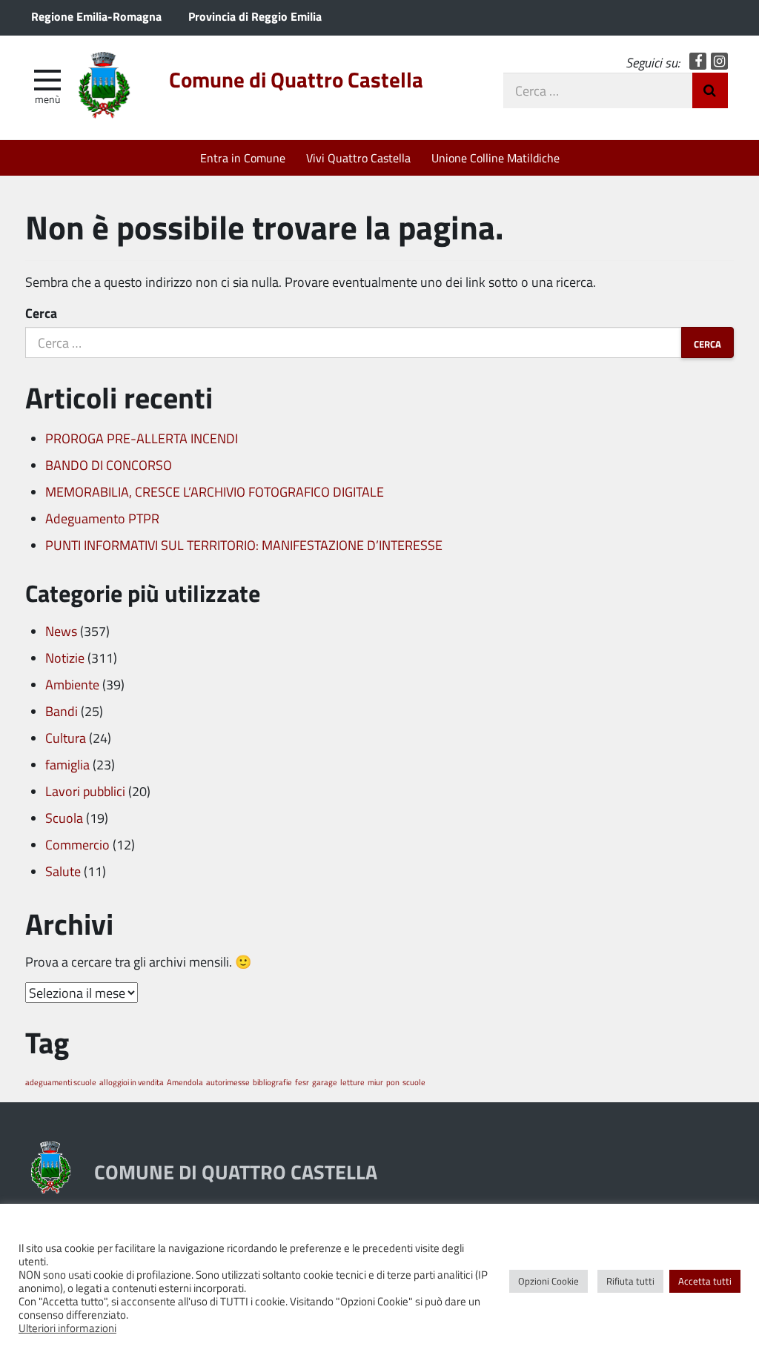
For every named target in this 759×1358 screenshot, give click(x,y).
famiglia (67, 764)
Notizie (64, 657)
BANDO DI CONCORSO (108, 465)
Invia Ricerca (710, 90)
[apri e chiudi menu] (47, 78)
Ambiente (72, 684)
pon (393, 1081)
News (61, 631)
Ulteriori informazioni (67, 1327)
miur (375, 1081)
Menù (47, 98)
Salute (63, 871)
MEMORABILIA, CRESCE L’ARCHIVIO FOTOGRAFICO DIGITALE (214, 491)
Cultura (65, 737)
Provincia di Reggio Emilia (255, 15)
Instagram (719, 61)
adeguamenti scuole (60, 1081)
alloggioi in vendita (131, 1081)
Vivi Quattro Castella (358, 157)
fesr (302, 1081)
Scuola (64, 818)
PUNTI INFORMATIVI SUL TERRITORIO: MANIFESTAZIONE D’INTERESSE (244, 545)
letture (352, 1081)
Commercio (77, 844)
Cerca (41, 312)
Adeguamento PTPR (102, 518)
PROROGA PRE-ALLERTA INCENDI (141, 438)
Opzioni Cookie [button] (548, 1281)
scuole (413, 1081)
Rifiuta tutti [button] (630, 1281)
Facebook (697, 61)
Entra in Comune (242, 157)
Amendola (185, 1081)
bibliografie (272, 1081)
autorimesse (228, 1081)
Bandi (61, 711)
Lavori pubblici (85, 791)
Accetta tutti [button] (705, 1281)
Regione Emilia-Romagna (96, 15)
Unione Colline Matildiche (495, 157)
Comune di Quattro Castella (296, 79)
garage (324, 1081)
